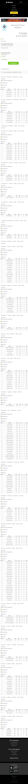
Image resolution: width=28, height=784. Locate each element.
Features (14, 752)
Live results (14, 754)
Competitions (14, 742)
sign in (14, 15)
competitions (14, 10)
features (14, 5)
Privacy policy (14, 780)
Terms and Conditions (14, 782)
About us (14, 745)
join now (14, 12)
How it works (14, 751)
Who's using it (14, 743)
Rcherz (10, 2)
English (14, 778)
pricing (14, 7)
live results (13, 63)
